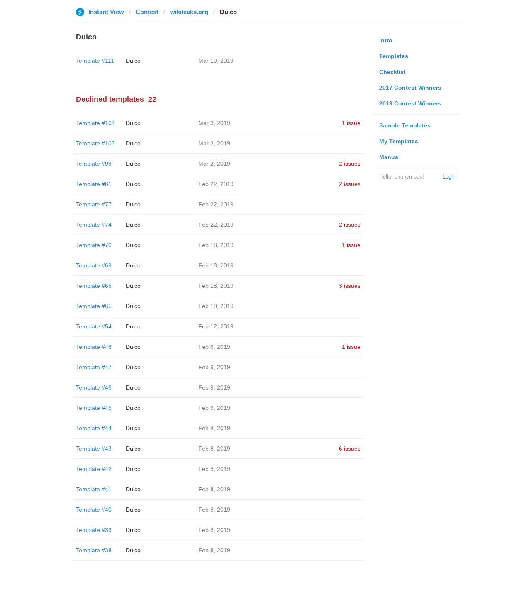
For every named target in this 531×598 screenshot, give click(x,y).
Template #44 (94, 428)
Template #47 (94, 367)
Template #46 (94, 387)
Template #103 (95, 143)
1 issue (351, 123)
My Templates (398, 141)
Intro (385, 40)
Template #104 (95, 123)
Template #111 (95, 60)
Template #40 (94, 509)
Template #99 (94, 163)
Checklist (392, 72)
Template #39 (94, 530)
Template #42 (94, 469)
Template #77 (94, 204)
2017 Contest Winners (410, 87)
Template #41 (94, 489)
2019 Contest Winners (410, 103)
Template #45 (94, 407)
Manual (389, 157)
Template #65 (94, 306)
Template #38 (94, 550)
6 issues (349, 448)
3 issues (349, 285)
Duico (133, 60)
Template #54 (94, 326)
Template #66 (94, 285)
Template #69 (94, 265)
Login (449, 177)
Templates (393, 56)
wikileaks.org (189, 11)
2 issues (349, 163)
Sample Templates (405, 125)
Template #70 (94, 245)
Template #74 (94, 224)
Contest (147, 11)
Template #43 (94, 448)
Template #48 (94, 346)
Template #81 (94, 184)
